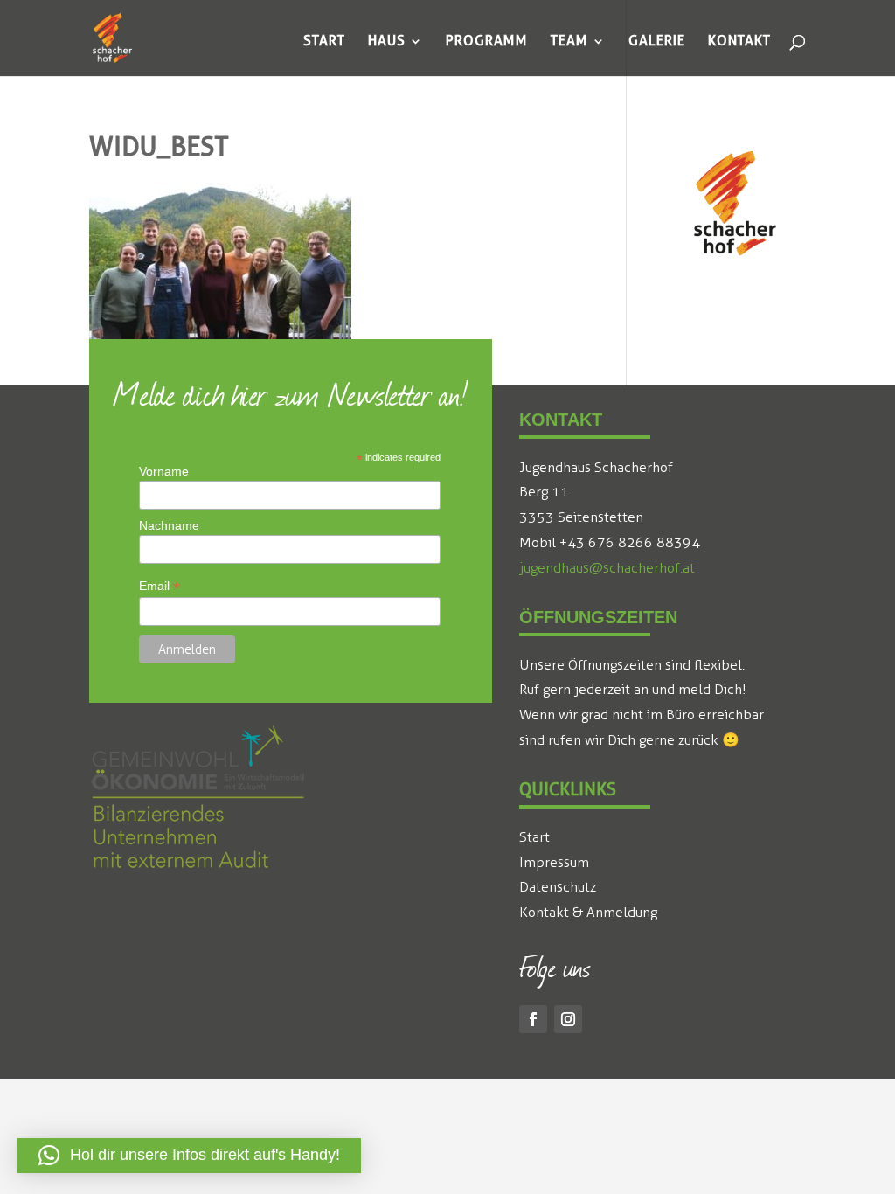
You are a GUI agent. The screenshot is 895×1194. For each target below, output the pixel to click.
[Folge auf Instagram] (568, 1019)
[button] (189, 1155)
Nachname (169, 525)
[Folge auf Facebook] (533, 1019)
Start (534, 837)
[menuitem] (324, 41)
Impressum (554, 862)
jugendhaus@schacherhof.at (607, 567)
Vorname (164, 471)
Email (159, 586)
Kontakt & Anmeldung (588, 912)
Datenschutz (557, 886)
